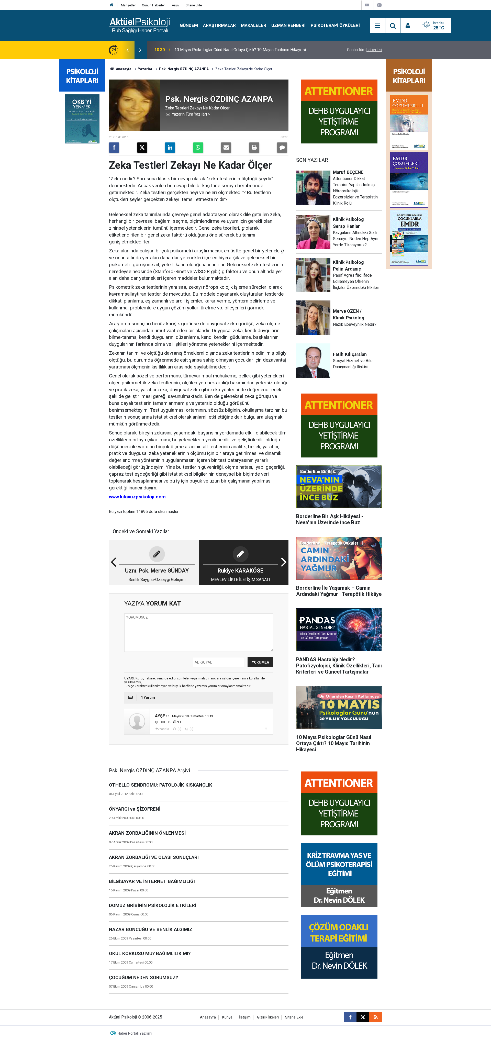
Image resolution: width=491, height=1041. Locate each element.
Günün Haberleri (153, 5)
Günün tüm (364, 49)
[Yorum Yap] (282, 147)
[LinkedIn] (170, 147)
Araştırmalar (219, 25)
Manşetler (128, 5)
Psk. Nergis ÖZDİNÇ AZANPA (184, 69)
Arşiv (175, 5)
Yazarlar (145, 69)
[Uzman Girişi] (407, 26)
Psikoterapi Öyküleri (335, 25)
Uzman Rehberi (288, 25)
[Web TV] (367, 5)
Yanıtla (164, 729)
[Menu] (377, 26)
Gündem (189, 25)
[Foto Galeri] (379, 5)
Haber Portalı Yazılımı (135, 1033)
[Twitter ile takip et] (362, 1017)
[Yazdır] (254, 147)
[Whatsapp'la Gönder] (198, 147)
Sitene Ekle (194, 5)
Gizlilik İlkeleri (268, 1017)
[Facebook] (114, 147)
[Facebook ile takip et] (350, 1017)
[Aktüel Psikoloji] (139, 25)
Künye (227, 1017)
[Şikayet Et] (266, 729)
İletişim (245, 1017)
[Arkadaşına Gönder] (226, 147)
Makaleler (253, 25)
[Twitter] (142, 147)
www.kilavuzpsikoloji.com (137, 497)
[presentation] (127, 50)
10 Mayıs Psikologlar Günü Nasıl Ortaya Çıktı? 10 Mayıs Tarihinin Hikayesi (240, 49)
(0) (179, 729)
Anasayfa (123, 69)
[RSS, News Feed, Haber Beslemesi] (375, 1017)
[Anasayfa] (112, 5)
